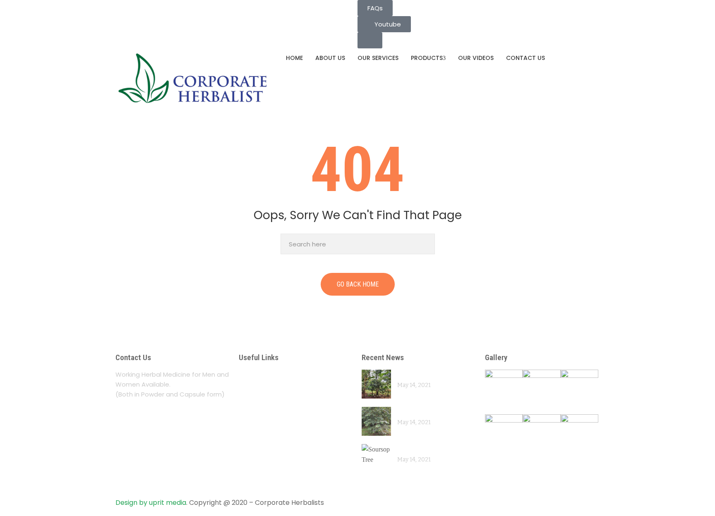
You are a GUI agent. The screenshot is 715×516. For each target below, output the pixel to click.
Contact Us (525, 58)
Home (294, 58)
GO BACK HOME (358, 284)
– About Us (259, 374)
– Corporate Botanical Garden (295, 423)
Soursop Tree (417, 448)
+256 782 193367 (146, 15)
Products (427, 58)
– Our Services (265, 390)
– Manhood (260, 439)
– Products (258, 406)
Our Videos (476, 58)
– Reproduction (267, 455)
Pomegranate (417, 374)
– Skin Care (259, 471)
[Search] (426, 244)
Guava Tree (414, 411)
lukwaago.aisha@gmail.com (162, 5)
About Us (330, 58)
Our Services (378, 58)
